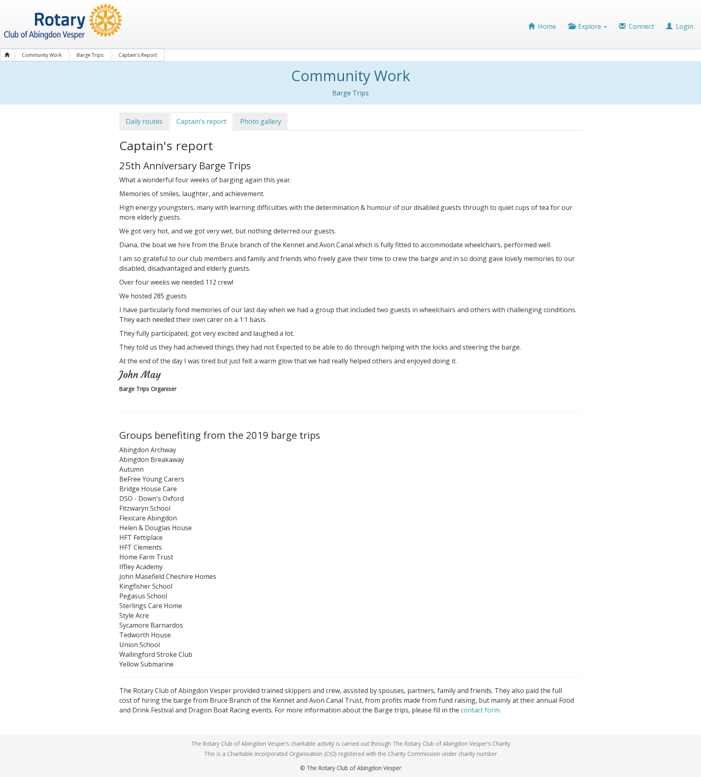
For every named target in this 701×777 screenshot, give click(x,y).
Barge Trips (90, 55)
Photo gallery (260, 121)
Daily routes (144, 121)
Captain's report (201, 121)
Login (684, 26)
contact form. (481, 710)
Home (545, 26)
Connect (640, 26)
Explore (589, 26)
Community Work (42, 55)
